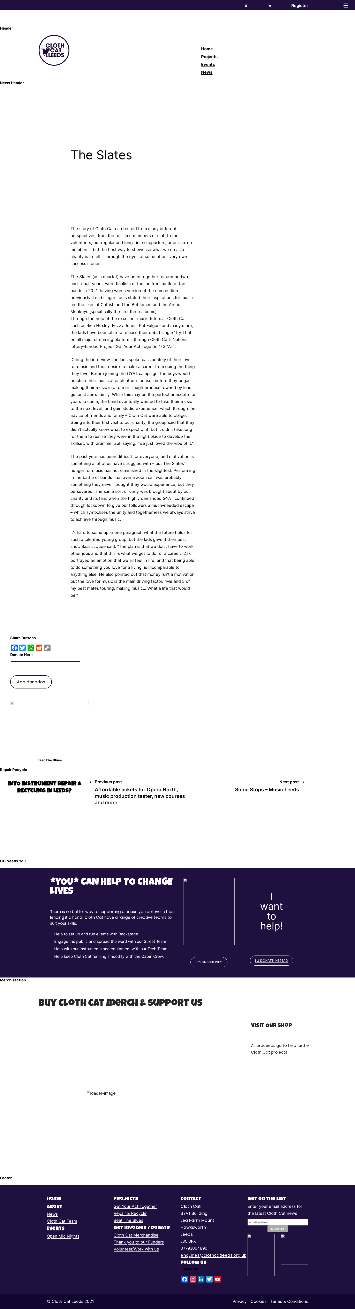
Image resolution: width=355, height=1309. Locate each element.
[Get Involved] (261, 1255)
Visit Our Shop (271, 1026)
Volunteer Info (208, 962)
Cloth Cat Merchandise (136, 1235)
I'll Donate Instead (271, 960)
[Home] (60, 50)
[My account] (246, 5)
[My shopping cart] (269, 5)
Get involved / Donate (142, 1228)
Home (207, 48)
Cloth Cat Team (62, 1221)
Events (208, 64)
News (206, 72)
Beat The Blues (49, 760)
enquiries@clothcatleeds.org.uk (213, 1255)
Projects (209, 56)
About (54, 1207)
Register (299, 5)
